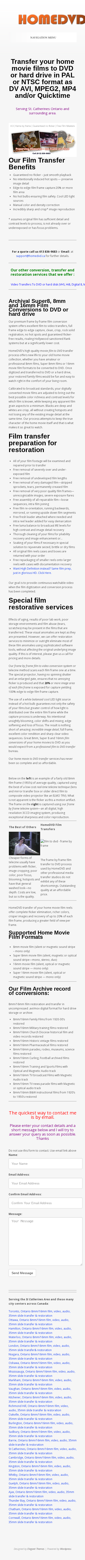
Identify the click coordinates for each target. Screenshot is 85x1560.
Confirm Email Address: (25, 1194)
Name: (13, 1155)
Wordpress (65, 1548)
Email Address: (19, 1175)
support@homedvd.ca (30, 256)
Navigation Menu (43, 37)
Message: (15, 1214)
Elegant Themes (35, 1548)
